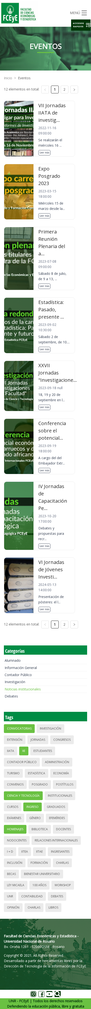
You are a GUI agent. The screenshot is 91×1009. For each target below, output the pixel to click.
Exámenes (14, 818)
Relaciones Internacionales (56, 840)
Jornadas (38, 740)
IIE (23, 751)
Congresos (62, 740)
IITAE (39, 851)
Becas (11, 874)
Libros (53, 907)
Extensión (14, 740)
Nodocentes (16, 840)
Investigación (15, 681)
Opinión (13, 907)
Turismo (13, 773)
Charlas (62, 863)
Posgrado (40, 784)
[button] (81, 25)
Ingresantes (60, 851)
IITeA (24, 851)
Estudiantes (42, 751)
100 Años (39, 885)
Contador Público (18, 674)
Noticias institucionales (23, 689)
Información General (21, 667)
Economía (61, 773)
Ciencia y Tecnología (23, 796)
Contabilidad (32, 896)
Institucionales (60, 796)
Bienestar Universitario (42, 874)
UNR (10, 896)
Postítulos (64, 784)
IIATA (10, 751)
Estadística (36, 773)
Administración (57, 762)
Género (35, 818)
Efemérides (57, 818)
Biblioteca (40, 829)
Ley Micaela (15, 885)
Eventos (24, 78)
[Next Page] (74, 89)
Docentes (63, 829)
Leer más (44, 152)
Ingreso (32, 807)
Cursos (12, 807)
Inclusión (14, 863)
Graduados (56, 807)
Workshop (63, 885)
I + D (10, 851)
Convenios (15, 784)
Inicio (8, 78)
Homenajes (15, 829)
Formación (39, 863)
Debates (11, 696)
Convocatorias (19, 728)
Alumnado (13, 660)
